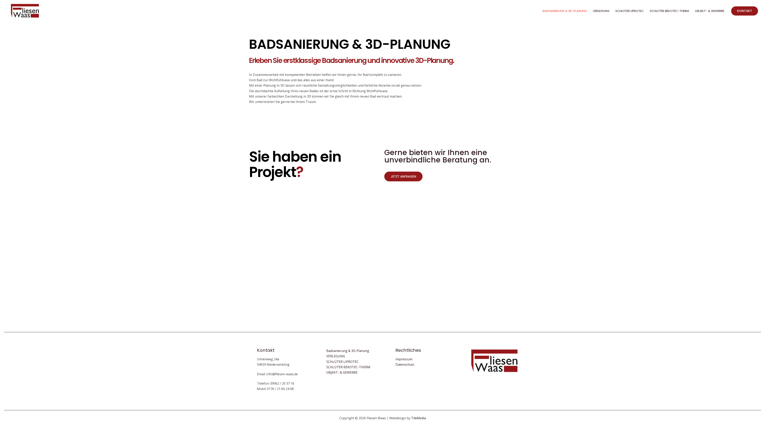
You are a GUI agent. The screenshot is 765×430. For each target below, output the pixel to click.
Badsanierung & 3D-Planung (565, 11)
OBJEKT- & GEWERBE (709, 11)
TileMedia (418, 418)
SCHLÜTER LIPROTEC (629, 11)
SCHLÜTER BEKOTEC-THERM (669, 11)
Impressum (403, 359)
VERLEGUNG (601, 11)
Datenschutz (404, 364)
